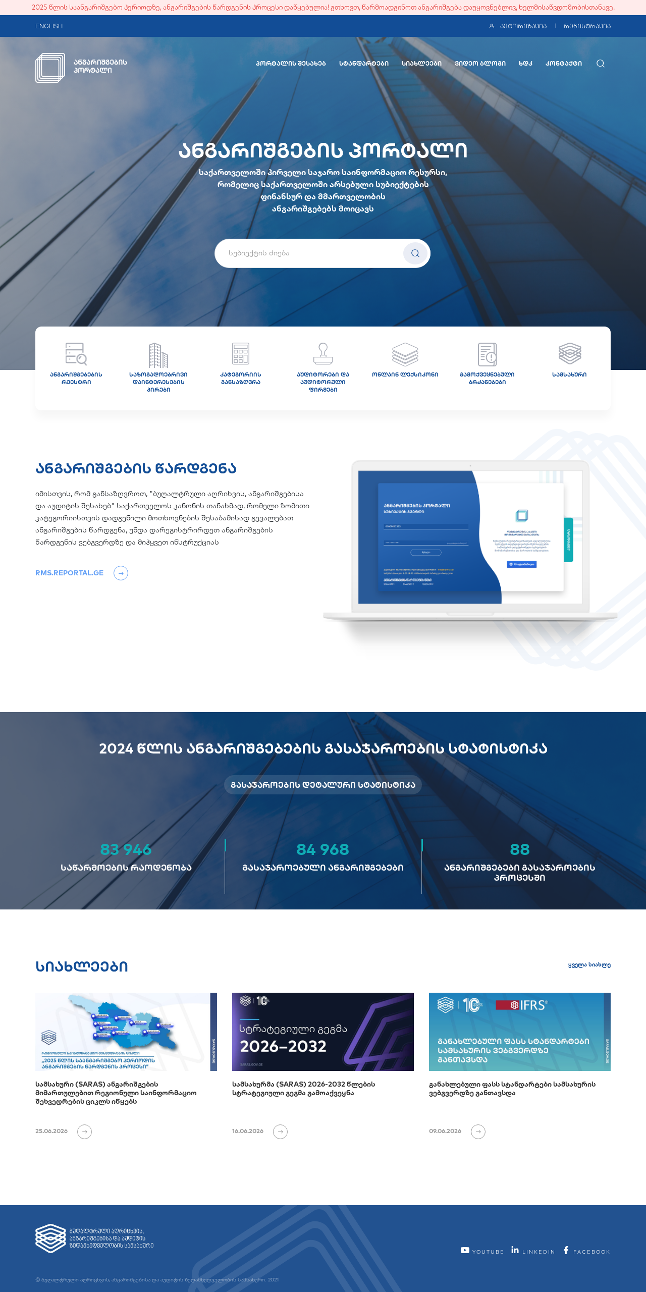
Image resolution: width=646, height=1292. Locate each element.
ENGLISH (49, 26)
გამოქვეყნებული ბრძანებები (487, 378)
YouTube (487, 1252)
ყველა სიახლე (589, 964)
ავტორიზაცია (523, 26)
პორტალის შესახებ (291, 63)
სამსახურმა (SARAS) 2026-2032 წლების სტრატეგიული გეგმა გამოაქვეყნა (303, 1088)
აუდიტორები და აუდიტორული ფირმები (323, 382)
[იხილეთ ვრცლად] (80, 1131)
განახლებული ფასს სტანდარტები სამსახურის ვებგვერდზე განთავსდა (512, 1088)
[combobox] (322, 253)
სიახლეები (422, 63)
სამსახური (569, 374)
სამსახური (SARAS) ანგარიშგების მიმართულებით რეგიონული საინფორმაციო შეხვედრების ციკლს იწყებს (116, 1093)
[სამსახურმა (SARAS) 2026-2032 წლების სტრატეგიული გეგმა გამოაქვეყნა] (323, 1032)
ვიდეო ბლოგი (480, 63)
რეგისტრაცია (587, 26)
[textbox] (322, 252)
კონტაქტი (564, 63)
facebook (591, 1252)
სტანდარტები (364, 63)
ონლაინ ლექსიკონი (405, 374)
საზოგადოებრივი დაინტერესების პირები (158, 382)
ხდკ (525, 63)
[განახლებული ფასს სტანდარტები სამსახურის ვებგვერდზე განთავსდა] (520, 1032)
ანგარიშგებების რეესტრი (76, 378)
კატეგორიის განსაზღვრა (240, 378)
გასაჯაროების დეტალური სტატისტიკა (323, 785)
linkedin (538, 1252)
